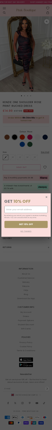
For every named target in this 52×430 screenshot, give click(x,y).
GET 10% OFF (26, 224)
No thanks (26, 231)
